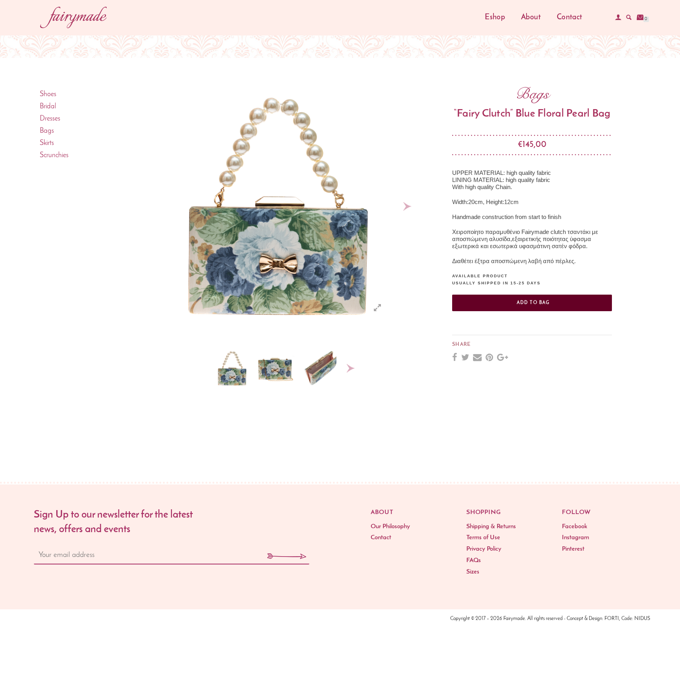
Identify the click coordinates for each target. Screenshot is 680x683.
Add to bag (533, 303)
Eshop (495, 17)
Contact (569, 17)
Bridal (48, 106)
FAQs (473, 560)
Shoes (48, 94)
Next (407, 206)
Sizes (472, 572)
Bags (47, 131)
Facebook (574, 526)
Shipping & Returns (491, 526)
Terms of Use (483, 538)
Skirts (47, 143)
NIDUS (642, 618)
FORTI (611, 618)
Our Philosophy (390, 526)
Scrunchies (54, 155)
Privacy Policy (483, 549)
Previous (144, 206)
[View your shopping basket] (640, 17)
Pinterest (573, 549)
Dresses (50, 118)
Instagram (575, 538)
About (531, 17)
